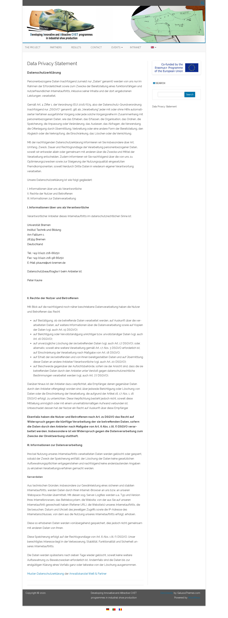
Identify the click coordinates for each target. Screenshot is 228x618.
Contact (96, 47)
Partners (56, 47)
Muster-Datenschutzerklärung (45, 573)
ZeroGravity (166, 593)
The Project (32, 47)
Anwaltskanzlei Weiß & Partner (87, 573)
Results (76, 47)
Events (115, 47)
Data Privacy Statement (164, 106)
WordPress (193, 597)
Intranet (135, 47)
